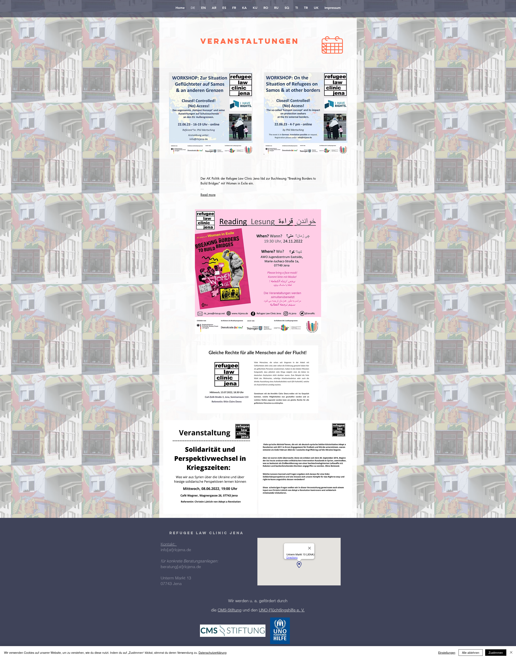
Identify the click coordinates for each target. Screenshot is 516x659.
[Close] (511, 652)
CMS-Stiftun (228, 609)
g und (245, 609)
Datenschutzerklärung (213, 653)
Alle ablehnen (470, 653)
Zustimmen (496, 653)
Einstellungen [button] (446, 653)
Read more (208, 195)
